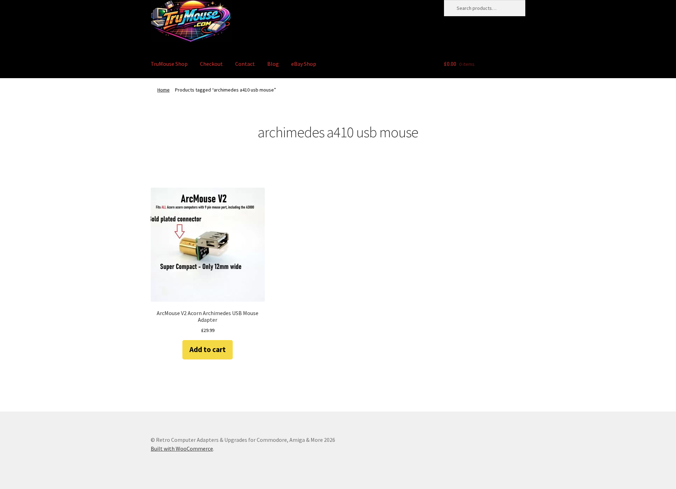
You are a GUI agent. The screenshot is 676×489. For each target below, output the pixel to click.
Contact (245, 63)
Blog (273, 63)
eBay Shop (303, 63)
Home (163, 90)
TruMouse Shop (169, 63)
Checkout (211, 63)
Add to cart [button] (207, 349)
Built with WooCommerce (182, 448)
